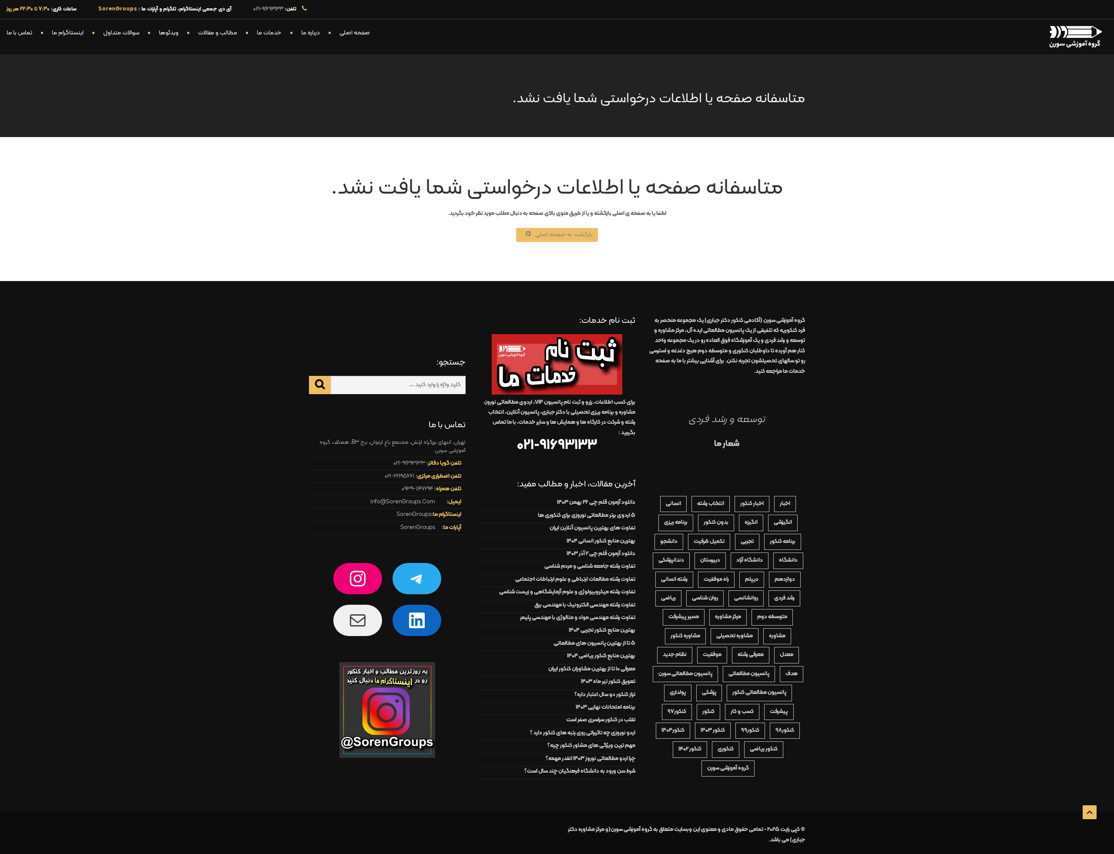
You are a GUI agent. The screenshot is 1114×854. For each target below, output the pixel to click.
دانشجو (669, 541)
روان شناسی (705, 598)
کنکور (708, 711)
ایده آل (715, 330)
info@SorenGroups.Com (402, 502)
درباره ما (310, 32)
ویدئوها (168, 32)
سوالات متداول (121, 32)
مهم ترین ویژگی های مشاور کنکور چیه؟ (591, 745)
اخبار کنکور (752, 503)
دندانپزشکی (671, 560)
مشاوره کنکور (685, 636)
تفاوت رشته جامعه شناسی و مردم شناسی (589, 566)
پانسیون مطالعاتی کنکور (759, 692)
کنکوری (726, 749)
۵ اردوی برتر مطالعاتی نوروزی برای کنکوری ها (586, 515)
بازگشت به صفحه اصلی (564, 234)
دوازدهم (785, 579)
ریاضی (668, 598)
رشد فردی (784, 598)
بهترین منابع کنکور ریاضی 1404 (601, 656)
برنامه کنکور (782, 541)
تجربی (747, 541)
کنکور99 (750, 730)
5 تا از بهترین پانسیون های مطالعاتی (594, 643)
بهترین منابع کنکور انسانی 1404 (601, 541)
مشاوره (777, 636)
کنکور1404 (673, 730)
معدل (786, 654)
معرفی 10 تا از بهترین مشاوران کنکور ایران (591, 669)
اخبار (785, 503)
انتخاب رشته (710, 503)
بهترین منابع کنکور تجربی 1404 (602, 630)
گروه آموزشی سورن (728, 768)
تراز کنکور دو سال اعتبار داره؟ (604, 694)
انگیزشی (783, 522)
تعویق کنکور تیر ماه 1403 (608, 681)
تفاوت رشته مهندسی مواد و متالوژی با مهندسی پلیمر (577, 617)
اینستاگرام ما (68, 32)
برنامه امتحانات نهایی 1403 (605, 707)
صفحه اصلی (354, 32)
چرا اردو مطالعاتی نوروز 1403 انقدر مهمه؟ (590, 758)
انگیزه (751, 522)
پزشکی (709, 692)
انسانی (673, 503)
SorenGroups (413, 514)
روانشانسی (746, 598)
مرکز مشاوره (728, 617)
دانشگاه (788, 560)
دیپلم (751, 579)
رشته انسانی (674, 579)
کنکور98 (784, 730)
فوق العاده (729, 340)
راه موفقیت (716, 579)
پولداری (678, 692)
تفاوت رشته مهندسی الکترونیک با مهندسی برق (584, 605)
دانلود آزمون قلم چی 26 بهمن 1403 (596, 502)
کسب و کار (742, 711)
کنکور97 (677, 711)
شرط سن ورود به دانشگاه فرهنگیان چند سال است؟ (579, 771)
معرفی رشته (751, 654)
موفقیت (712, 654)
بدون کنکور (716, 522)
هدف (791, 674)
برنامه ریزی (676, 522)
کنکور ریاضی (764, 749)
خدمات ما (269, 32)
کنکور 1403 (713, 730)
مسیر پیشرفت (683, 617)
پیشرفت (779, 711)
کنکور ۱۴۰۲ (689, 749)
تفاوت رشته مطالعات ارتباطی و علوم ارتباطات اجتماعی (575, 579)
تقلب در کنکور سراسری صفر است (600, 720)
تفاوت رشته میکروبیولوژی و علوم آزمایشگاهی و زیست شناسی (567, 592)
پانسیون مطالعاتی (748, 674)
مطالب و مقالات (217, 32)
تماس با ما (19, 32)
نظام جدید (675, 654)
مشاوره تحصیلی (734, 636)
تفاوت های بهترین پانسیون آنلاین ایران (592, 528)
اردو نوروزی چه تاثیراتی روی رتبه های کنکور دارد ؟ (582, 733)
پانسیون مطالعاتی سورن (685, 674)
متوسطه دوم (772, 617)
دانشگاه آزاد (749, 560)
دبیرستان (710, 560)
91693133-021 (268, 9)
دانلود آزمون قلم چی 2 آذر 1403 (601, 553)
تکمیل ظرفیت (709, 541)
